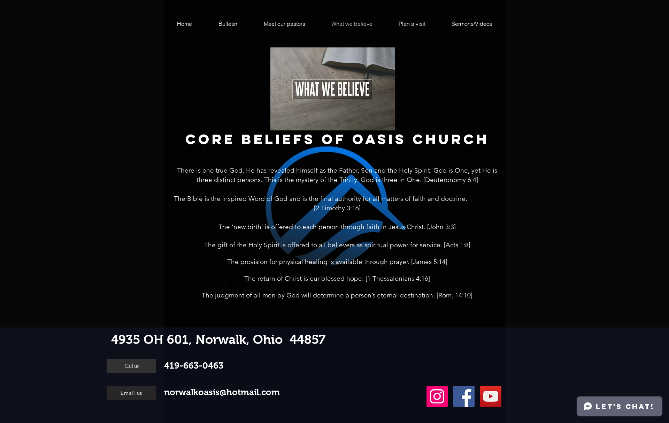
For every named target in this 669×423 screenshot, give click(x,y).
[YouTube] (490, 396)
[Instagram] (437, 396)
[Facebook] (464, 396)
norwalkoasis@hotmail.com (222, 392)
